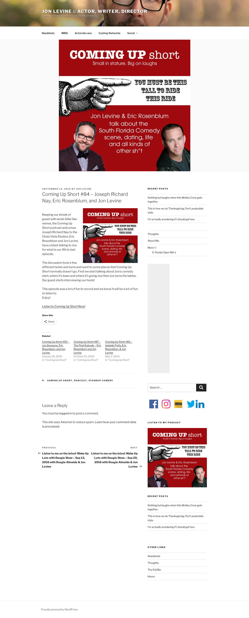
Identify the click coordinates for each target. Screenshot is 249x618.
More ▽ (152, 247)
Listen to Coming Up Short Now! (63, 306)
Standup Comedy (101, 380)
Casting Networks (109, 33)
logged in (65, 413)
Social (131, 33)
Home (151, 576)
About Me (153, 240)
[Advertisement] (159, 318)
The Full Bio (154, 569)
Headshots (48, 33)
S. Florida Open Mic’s (164, 252)
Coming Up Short (59, 380)
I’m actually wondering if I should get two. (171, 219)
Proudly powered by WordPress (59, 609)
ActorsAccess (83, 33)
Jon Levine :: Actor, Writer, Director (95, 11)
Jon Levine (84, 189)
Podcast (80, 380)
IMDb (64, 33)
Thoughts (153, 233)
